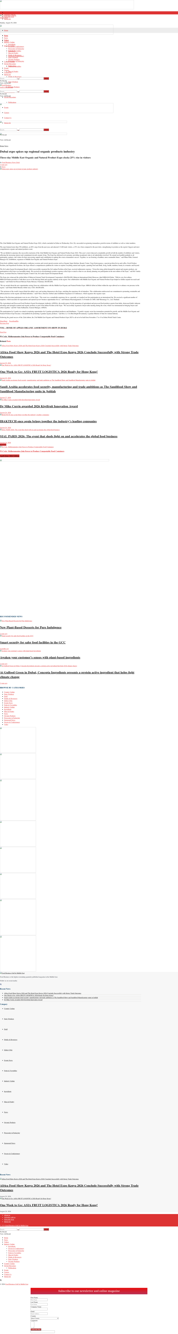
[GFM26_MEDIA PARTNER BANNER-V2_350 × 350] (18, 934)
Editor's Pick (8, 701)
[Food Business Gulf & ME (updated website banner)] (18, 872)
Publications (12, 102)
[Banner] (33, 122)
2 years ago (3, 164)
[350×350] (18, 971)
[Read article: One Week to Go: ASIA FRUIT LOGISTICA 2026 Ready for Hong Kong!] (70, 365)
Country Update (9, 61)
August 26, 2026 (5, 412)
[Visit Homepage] (70, 19)
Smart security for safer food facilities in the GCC (33, 642)
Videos (6, 40)
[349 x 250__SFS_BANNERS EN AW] (18, 846)
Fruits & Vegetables (14, 51)
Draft (6, 696)
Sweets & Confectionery (16, 46)
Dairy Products (13, 82)
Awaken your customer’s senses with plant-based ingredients (40, 657)
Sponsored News (9, 720)
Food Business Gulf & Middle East (16, 1225)
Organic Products (14, 87)
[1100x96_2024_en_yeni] (56, 34)
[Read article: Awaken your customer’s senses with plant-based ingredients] (70, 651)
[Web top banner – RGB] (67, 9)
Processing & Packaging (16, 61)
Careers (6, 70)
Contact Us (7, 118)
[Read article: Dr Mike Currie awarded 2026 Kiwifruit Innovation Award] (70, 400)
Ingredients (11, 44)
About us (7, 12)
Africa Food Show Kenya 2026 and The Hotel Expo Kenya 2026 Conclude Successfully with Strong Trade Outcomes (42, 993)
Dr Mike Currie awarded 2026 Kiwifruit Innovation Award (39, 406)
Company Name (36, 1307)
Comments (34, 1320)
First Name (34, 1297)
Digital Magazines (10, 97)
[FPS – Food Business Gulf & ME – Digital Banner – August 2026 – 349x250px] (18, 778)
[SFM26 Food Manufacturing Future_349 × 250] (18, 898)
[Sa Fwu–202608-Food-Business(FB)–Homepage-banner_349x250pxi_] (18, 752)
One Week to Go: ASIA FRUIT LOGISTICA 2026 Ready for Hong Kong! (49, 371)
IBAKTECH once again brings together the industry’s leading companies (48, 421)
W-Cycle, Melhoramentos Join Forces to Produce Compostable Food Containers (32, 451)
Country (33, 1316)
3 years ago (3, 664)
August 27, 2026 (5, 397)
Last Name (34, 1302)
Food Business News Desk (11, 162)
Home (6, 30)
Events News (8, 703)
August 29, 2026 (5, 363)
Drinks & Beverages (14, 76)
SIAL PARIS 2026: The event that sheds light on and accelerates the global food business (58, 436)
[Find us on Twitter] (1, 984)
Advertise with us (9, 1217)
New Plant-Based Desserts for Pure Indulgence (30, 627)
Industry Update (9, 42)
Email (32, 1311)
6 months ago (4, 649)
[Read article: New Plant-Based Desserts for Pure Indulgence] (70, 621)
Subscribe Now (9, 17)
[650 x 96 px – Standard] (33, 134)
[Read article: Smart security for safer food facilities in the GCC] (70, 636)
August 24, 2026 (5, 442)
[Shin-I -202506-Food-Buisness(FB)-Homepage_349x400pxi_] (18, 820)
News (6, 38)
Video (6, 724)
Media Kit (7, 19)
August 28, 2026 (5, 378)
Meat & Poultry (13, 71)
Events (6, 68)
